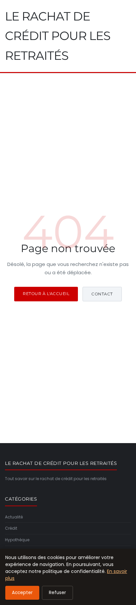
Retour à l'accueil (46, 293)
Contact (102, 293)
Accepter (22, 592)
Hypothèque (17, 540)
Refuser (57, 592)
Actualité (14, 517)
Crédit (11, 528)
